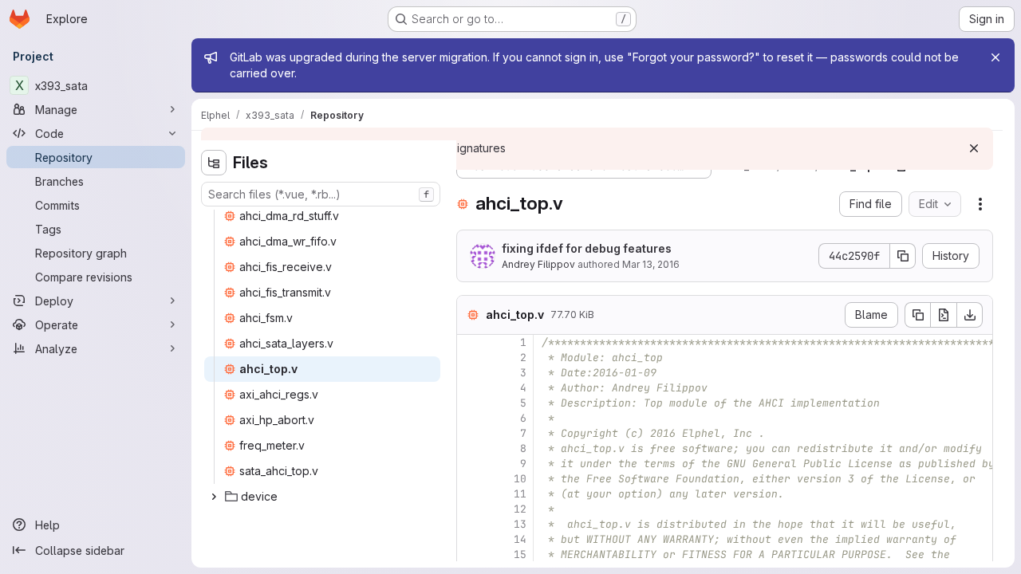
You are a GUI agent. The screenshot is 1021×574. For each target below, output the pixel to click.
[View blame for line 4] (470, 387)
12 (520, 509)
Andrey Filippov (538, 264)
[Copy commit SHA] (903, 256)
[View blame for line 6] (470, 418)
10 (520, 479)
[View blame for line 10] (470, 478)
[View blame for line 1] (470, 342)
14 (520, 539)
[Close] (995, 57)
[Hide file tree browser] (214, 162)
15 (520, 554)
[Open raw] (943, 315)
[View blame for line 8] (470, 448)
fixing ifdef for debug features (587, 248)
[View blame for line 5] (470, 403)
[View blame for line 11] (470, 493)
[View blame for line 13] (470, 524)
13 (520, 524)
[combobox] (320, 194)
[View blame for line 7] (470, 433)
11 (520, 494)
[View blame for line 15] (470, 554)
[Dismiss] (974, 148)
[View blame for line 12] (470, 509)
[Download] (970, 315)
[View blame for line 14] (470, 539)
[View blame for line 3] (470, 372)
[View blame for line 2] (470, 357)
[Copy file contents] (917, 315)
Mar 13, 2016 (651, 264)
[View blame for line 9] (470, 463)
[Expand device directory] (213, 496)
